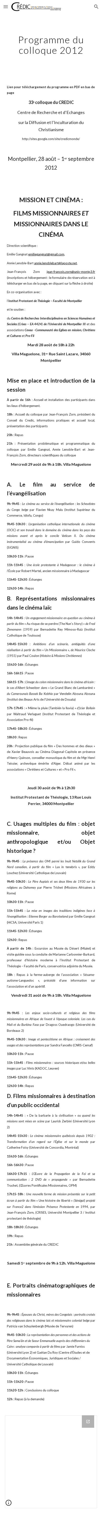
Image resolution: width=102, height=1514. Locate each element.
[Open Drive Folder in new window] (88, 1421)
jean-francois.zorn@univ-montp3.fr (71, 272)
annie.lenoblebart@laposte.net (55, 263)
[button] (5, 6)
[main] (51, 44)
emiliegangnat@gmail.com (46, 254)
